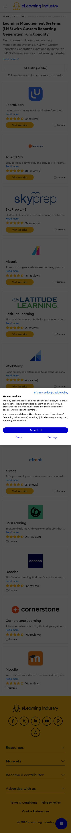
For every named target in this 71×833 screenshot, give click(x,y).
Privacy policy (42, 392)
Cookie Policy (60, 392)
